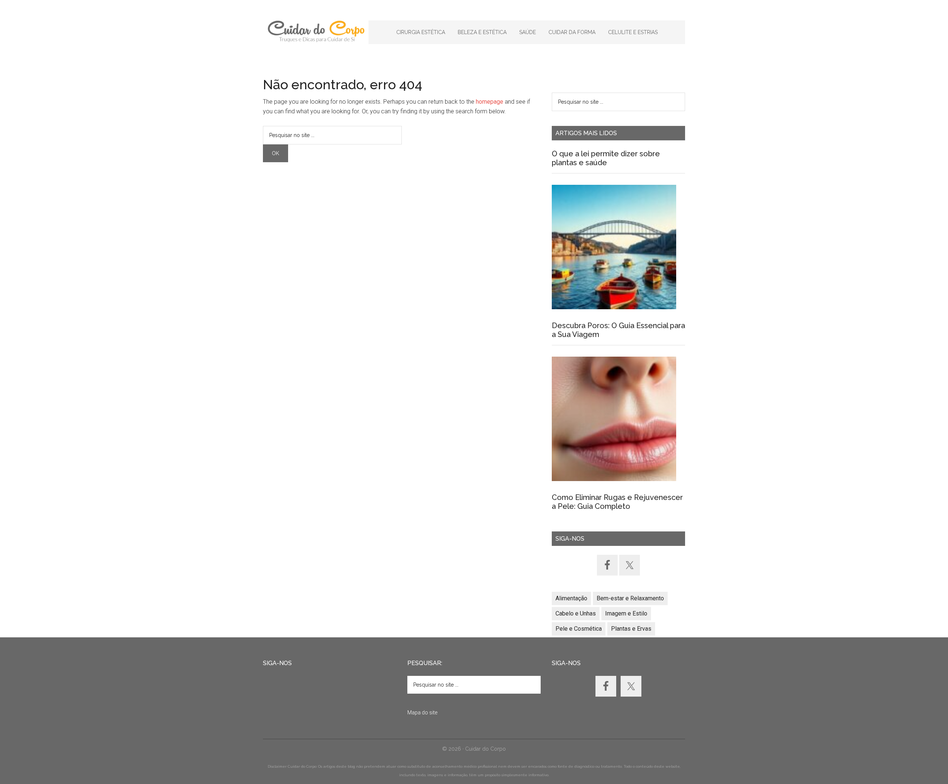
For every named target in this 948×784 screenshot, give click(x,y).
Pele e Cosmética (578, 628)
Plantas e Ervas (631, 628)
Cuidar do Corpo (315, 31)
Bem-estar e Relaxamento (630, 598)
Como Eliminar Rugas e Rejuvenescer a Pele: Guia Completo (617, 502)
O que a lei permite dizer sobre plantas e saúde (606, 158)
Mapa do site (422, 712)
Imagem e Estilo (626, 613)
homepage (489, 101)
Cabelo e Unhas (575, 613)
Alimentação (571, 598)
